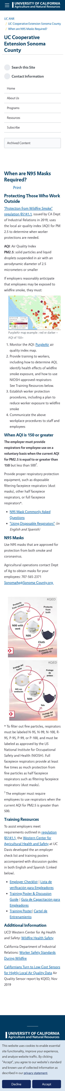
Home (11, 88)
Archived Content (18, 143)
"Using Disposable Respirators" (32, 523)
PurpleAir (42, 344)
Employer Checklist (24, 882)
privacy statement (35, 1073)
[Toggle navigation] (7, 5)
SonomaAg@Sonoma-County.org (29, 582)
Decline (16, 1084)
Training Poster (21, 911)
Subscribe (13, 127)
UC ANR (9, 18)
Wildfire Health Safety (37, 938)
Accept (46, 1084)
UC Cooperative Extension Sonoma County (34, 23)
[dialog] (32, 1065)
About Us (13, 98)
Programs (13, 108)
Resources (13, 118)
